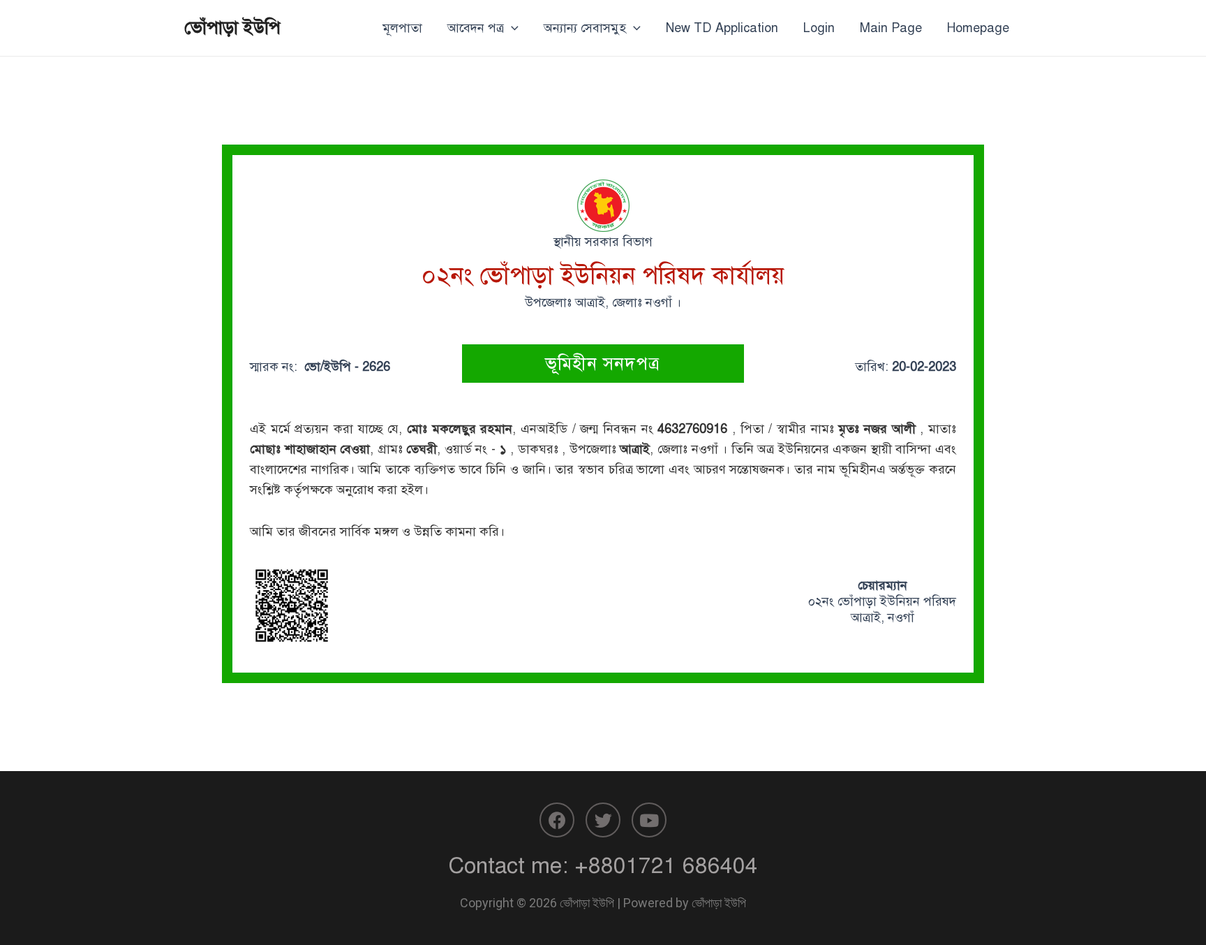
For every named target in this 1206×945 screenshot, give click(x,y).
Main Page (891, 28)
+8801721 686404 (666, 865)
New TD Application (722, 28)
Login (819, 28)
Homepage (978, 28)
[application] (511, 28)
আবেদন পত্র (475, 28)
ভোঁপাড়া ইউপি (232, 27)
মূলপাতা (402, 28)
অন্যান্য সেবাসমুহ (585, 28)
